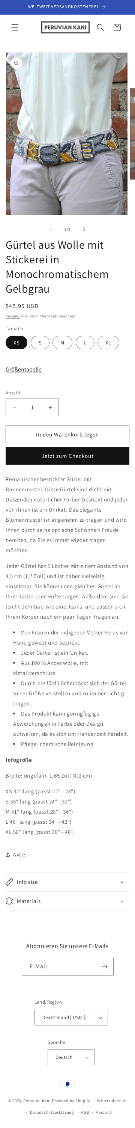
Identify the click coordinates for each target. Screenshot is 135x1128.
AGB (85, 1112)
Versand (13, 316)
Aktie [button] (19, 854)
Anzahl (13, 393)
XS (17, 342)
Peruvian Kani (37, 1100)
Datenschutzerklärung (52, 1112)
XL (108, 342)
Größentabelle (24, 369)
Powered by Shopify (71, 1100)
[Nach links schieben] (51, 229)
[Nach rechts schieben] (84, 229)
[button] (15, 27)
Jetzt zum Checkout (68, 455)
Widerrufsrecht (112, 1100)
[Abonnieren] (105, 966)
